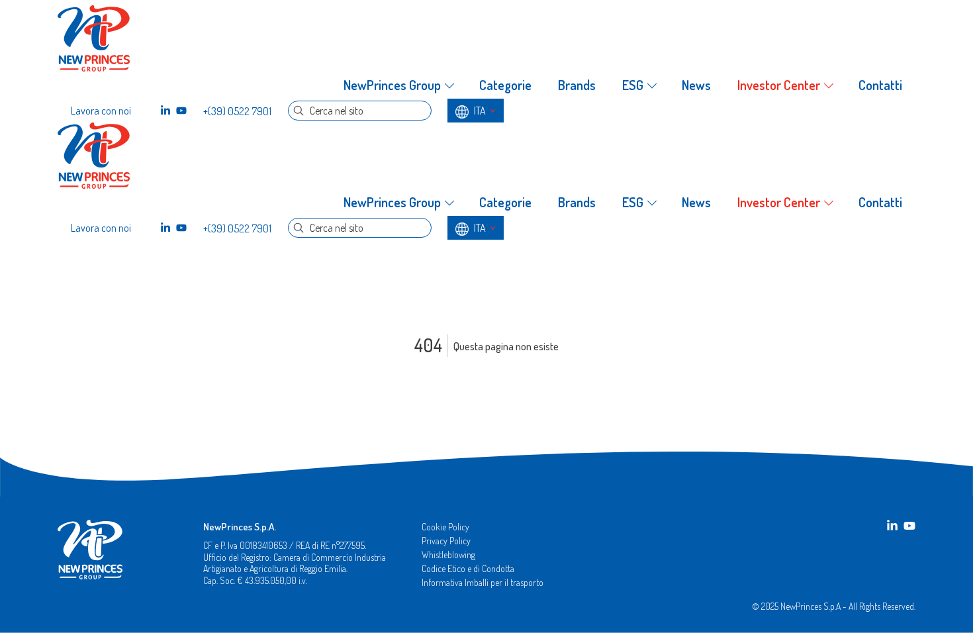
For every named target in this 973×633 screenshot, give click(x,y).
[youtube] (181, 110)
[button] (398, 85)
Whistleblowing (448, 554)
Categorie (505, 85)
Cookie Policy (445, 526)
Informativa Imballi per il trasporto (482, 582)
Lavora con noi (101, 110)
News (696, 85)
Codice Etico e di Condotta (468, 568)
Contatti (880, 85)
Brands (577, 85)
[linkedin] (165, 110)
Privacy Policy (446, 540)
